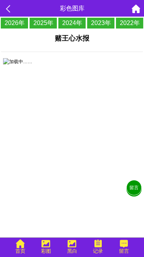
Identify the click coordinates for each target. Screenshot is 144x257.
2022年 (130, 23)
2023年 (101, 23)
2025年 (43, 23)
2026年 (15, 23)
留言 (134, 187)
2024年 (72, 23)
